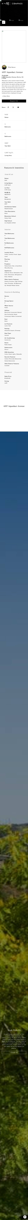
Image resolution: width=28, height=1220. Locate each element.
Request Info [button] (14, 101)
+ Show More (6, 96)
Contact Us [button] (14, 1052)
